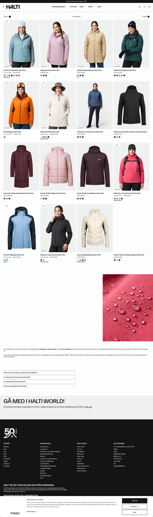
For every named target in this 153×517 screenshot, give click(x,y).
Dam (5, 449)
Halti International (83, 466)
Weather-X (117, 456)
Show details (31, 511)
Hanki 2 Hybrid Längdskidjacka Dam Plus (129, 255)
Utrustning (7, 459)
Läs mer (88, 407)
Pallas (115, 449)
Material (43, 473)
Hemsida (6, 466)
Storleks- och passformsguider (50, 451)
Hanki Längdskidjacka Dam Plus (89, 255)
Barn (5, 454)
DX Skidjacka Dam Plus (12, 132)
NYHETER (73, 7)
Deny (134, 512)
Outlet (6, 461)
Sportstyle (117, 461)
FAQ (41, 478)
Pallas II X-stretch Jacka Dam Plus (52, 255)
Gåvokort (7, 463)
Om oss (79, 449)
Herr (5, 451)
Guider (42, 471)
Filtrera (6, 16)
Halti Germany (82, 471)
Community (81, 446)
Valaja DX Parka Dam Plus (50, 70)
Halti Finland (81, 468)
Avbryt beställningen (47, 461)
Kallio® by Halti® (119, 454)
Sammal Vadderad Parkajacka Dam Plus (19, 193)
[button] (3, 7)
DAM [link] (81, 7)
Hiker (115, 451)
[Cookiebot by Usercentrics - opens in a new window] (15, 513)
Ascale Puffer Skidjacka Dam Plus (53, 193)
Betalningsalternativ (46, 454)
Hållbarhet (80, 454)
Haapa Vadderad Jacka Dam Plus (89, 70)
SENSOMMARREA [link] (58, 7)
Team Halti (80, 456)
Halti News (80, 463)
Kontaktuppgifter (46, 475)
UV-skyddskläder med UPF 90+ (124, 446)
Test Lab (79, 459)
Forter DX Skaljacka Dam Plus (15, 70)
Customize (133, 506)
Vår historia (80, 451)
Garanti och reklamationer (48, 459)
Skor (5, 456)
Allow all (134, 500)
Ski (115, 463)
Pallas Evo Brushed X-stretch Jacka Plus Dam (130, 132)
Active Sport (118, 459)
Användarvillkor (45, 468)
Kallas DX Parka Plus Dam (50, 132)
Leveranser (44, 449)
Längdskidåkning (119, 466)
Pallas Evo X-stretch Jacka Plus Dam (127, 193)
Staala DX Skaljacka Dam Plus (125, 70)
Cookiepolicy (44, 463)
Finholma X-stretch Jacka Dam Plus (90, 132)
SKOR (99, 7)
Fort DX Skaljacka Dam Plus (14, 255)
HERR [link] (90, 7)
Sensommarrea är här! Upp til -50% (76, 1)
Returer (42, 456)
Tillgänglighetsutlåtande (48, 466)
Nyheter (6, 446)
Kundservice (44, 446)
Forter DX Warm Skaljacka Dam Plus (90, 193)
